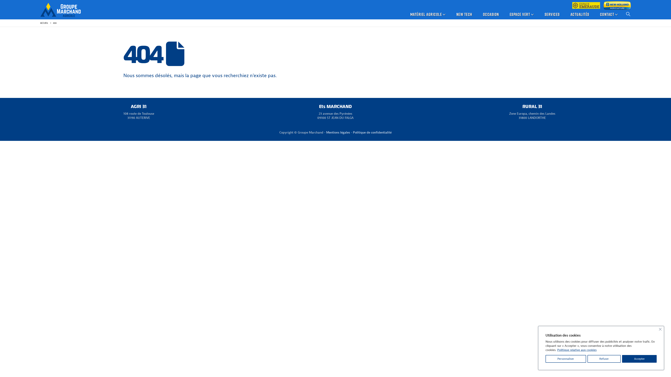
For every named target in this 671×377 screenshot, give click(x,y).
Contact (607, 14)
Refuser (604, 359)
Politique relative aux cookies (577, 350)
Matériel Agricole (426, 14)
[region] (601, 348)
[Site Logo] (60, 10)
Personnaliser (565, 359)
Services (552, 14)
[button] (628, 14)
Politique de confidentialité (372, 133)
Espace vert (520, 14)
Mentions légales (338, 133)
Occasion (491, 14)
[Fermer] (660, 329)
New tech (464, 14)
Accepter (639, 359)
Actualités (580, 14)
